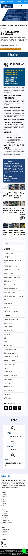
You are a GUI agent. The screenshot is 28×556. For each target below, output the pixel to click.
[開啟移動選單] (26, 6)
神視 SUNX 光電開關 (5, 194)
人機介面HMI (4, 496)
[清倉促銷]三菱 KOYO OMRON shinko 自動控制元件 (22, 214)
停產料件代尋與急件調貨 (6, 522)
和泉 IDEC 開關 (22, 194)
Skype (5, 546)
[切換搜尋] (21, 6)
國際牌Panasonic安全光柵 (17, 232)
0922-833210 (6, 48)
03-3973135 (17, 48)
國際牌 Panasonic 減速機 (6, 232)
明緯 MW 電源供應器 (5, 210)
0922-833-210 (9, 174)
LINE (5, 544)
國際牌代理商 (4, 482)
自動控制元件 (18, 482)
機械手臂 (19, 553)
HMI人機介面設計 (5, 515)
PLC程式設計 (4, 513)
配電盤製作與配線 (5, 520)
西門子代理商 (22, 480)
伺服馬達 (6, 168)
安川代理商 (16, 480)
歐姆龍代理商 (10, 480)
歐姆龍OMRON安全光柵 (22, 232)
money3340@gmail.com (11, 178)
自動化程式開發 (4, 512)
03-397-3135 (9, 176)
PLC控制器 (20, 166)
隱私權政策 (3, 534)
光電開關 (3, 501)
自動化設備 (14, 553)
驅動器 (15, 166)
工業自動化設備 (13, 163)
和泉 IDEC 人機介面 (11, 194)
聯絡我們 (3, 533)
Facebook (6, 541)
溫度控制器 (3, 503)
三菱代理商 (4, 480)
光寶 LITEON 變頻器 (11, 210)
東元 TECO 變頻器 (16, 210)
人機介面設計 (7, 171)
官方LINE (8, 180)
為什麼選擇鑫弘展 (5, 529)
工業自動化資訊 (4, 531)
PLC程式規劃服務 (14, 171)
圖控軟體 (20, 551)
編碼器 (2, 505)
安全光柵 (18, 554)
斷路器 (4, 553)
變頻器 (12, 166)
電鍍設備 (14, 554)
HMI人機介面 (7, 166)
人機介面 (2, 551)
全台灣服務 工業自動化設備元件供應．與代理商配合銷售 (14, 550)
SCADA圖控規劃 (5, 517)
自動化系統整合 (4, 519)
